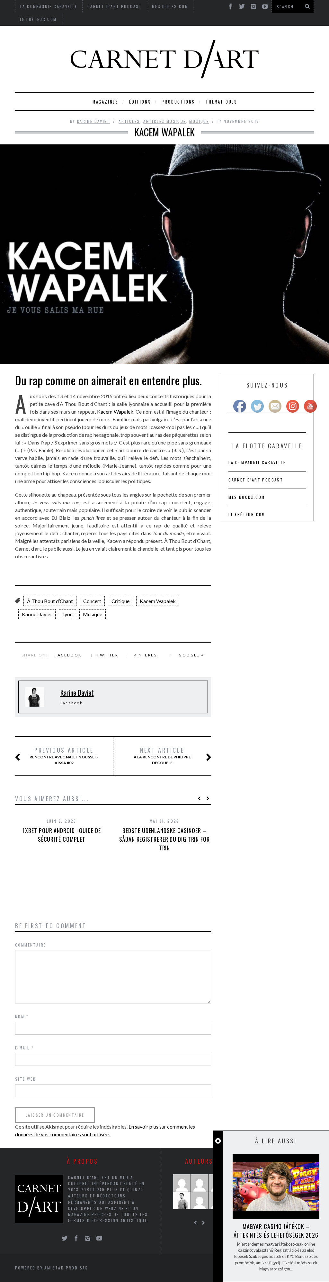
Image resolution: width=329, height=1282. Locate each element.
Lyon (67, 614)
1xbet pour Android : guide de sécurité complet (61, 834)
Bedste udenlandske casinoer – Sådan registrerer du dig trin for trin (164, 839)
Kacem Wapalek (115, 411)
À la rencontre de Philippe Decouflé (162, 755)
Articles (129, 121)
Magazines (106, 102)
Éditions (140, 102)
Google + (191, 655)
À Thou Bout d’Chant (50, 601)
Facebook (68, 655)
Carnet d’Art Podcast (255, 479)
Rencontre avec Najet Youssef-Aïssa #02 (64, 755)
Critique (120, 601)
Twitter (107, 655)
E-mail (24, 1047)
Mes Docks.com (246, 497)
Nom (22, 1016)
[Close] (218, 1141)
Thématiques (221, 102)
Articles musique (164, 121)
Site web (25, 1079)
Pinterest (147, 655)
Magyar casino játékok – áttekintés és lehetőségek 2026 (276, 1230)
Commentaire (30, 945)
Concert (92, 601)
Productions (178, 102)
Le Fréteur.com (38, 19)
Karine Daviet (93, 121)
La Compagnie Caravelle (257, 462)
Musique (199, 121)
